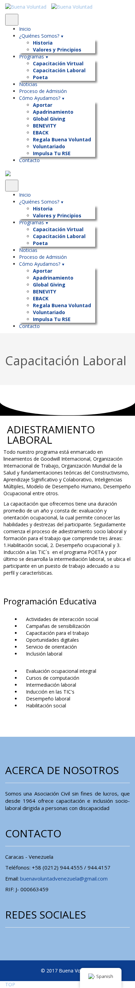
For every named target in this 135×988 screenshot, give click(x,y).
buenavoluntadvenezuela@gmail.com (64, 878)
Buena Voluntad (76, 970)
